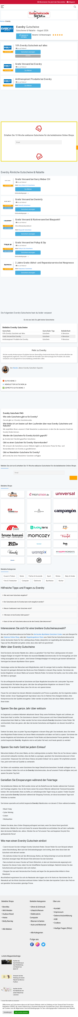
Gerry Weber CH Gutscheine (26, 185)
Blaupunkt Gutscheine (24, 230)
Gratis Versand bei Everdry (28, 64)
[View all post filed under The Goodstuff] (65, 544)
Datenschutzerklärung (63, 916)
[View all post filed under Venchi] (13, 552)
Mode (22, 576)
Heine (5, 917)
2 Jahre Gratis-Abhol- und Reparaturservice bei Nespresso (44, 262)
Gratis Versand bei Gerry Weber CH (32, 179)
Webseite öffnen (24, 36)
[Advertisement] (39, 105)
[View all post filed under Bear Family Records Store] (13, 544)
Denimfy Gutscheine (24, 205)
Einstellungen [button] (8, 1012)
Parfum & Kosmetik (35, 576)
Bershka (6, 907)
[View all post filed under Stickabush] (39, 511)
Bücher (61, 581)
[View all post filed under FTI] (65, 527)
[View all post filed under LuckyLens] (39, 527)
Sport (49, 576)
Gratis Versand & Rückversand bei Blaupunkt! (37, 219)
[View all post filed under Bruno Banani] (13, 535)
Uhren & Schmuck (38, 907)
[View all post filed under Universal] (65, 494)
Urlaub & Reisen (37, 910)
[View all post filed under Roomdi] (13, 560)
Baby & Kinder (70, 576)
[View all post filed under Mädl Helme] (13, 494)
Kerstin (15, 368)
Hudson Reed (8, 914)
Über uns (56, 901)
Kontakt (57, 908)
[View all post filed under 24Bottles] (39, 560)
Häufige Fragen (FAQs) (63, 928)
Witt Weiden (7, 910)
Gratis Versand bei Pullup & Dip (30, 242)
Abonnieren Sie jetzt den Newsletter (52, 2)
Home (2, 21)
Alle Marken (7, 929)
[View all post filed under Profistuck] (39, 494)
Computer (25, 581)
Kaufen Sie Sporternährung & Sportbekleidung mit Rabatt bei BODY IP (18, 965)
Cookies (57, 923)
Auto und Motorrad (38, 925)
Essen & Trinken (9, 576)
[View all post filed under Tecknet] (39, 544)
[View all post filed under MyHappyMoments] (65, 552)
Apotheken (50, 581)
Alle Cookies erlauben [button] (21, 1012)
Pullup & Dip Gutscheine (25, 248)
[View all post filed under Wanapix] (39, 552)
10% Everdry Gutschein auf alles (31, 45)
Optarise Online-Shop (11, 637)
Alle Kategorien (37, 932)
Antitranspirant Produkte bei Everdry (33, 79)
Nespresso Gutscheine (25, 268)
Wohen (58, 576)
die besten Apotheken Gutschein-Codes (48, 634)
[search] (74, 7)
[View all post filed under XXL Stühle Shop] (13, 511)
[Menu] (2, 7)
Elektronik (37, 581)
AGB (55, 919)
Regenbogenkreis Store (35, 637)
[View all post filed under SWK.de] (13, 527)
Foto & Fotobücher (10, 581)
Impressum (58, 912)
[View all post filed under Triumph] (65, 535)
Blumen (34, 921)
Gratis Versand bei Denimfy (29, 199)
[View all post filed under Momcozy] (39, 535)
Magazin (71, 2)
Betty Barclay (8, 921)
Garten (41, 921)
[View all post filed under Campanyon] (65, 511)
